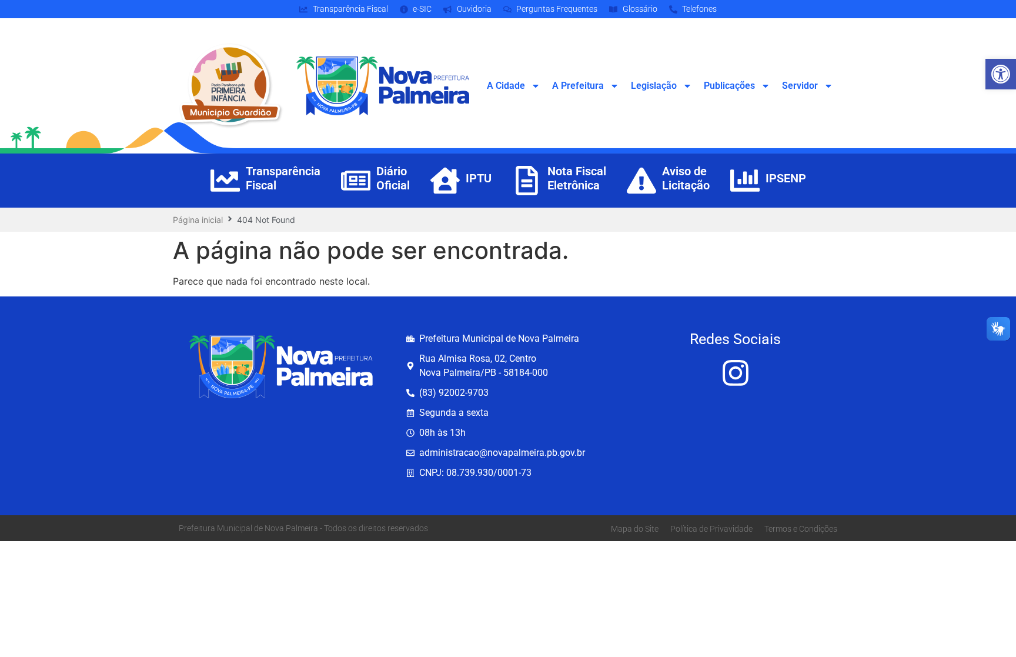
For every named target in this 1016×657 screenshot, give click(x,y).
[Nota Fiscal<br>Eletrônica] (527, 180)
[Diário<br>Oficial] (355, 180)
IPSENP (786, 178)
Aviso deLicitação (686, 178)
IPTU (479, 178)
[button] (1000, 74)
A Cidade (506, 85)
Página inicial (198, 220)
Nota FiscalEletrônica (576, 178)
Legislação (654, 85)
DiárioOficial (393, 178)
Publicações (729, 85)
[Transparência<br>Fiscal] (225, 180)
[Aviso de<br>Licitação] (641, 180)
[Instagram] (735, 373)
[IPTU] (445, 180)
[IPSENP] (745, 180)
